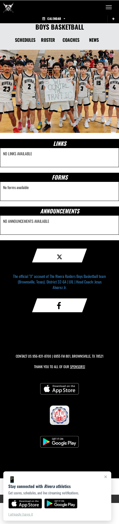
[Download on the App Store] (25, 503)
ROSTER (48, 40)
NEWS (94, 40)
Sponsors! (77, 366)
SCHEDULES (25, 40)
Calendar (54, 18)
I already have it (20, 514)
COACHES (71, 40)
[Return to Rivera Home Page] (8, 7)
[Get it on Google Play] (61, 503)
